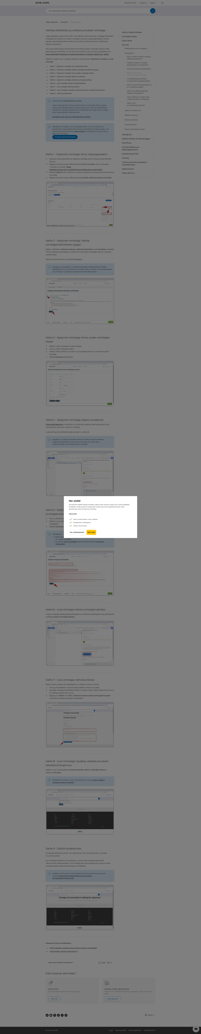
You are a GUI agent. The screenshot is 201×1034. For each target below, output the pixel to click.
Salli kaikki (91, 532)
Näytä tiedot (73, 514)
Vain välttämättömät (77, 532)
